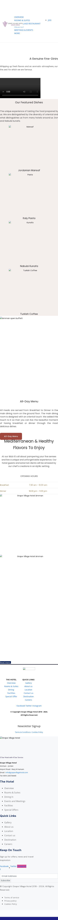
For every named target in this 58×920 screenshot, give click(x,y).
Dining (11, 689)
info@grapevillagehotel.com (17, 772)
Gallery (28, 683)
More (17, 33)
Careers (28, 700)
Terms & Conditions (23, 732)
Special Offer (11, 696)
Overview (19, 17)
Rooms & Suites (22, 20)
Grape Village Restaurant (27, 23)
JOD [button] (49, 20)
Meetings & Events (23, 30)
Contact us (28, 693)
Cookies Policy (37, 732)
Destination (28, 696)
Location (28, 689)
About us (28, 686)
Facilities (18, 26)
